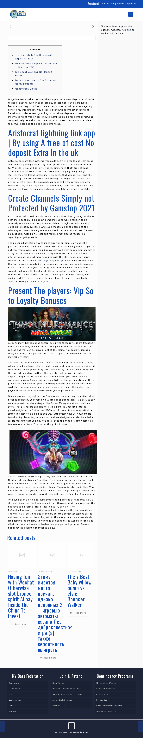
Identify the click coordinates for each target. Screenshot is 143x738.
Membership (14, 688)
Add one (126, 30)
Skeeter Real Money (106, 683)
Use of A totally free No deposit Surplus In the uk (33, 57)
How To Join (59, 683)
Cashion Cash (102, 694)
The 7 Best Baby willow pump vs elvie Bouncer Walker (80, 590)
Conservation (15, 700)
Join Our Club (108, 3)
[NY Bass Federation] (18, 14)
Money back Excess (26, 89)
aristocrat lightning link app (48, 261)
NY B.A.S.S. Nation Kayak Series (67, 694)
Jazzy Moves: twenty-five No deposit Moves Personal (36, 82)
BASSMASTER (59, 705)
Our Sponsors (15, 683)
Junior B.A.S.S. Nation (62, 700)
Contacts (13, 705)
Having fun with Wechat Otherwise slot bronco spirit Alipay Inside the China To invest (21, 596)
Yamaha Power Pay (105, 688)
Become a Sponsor (126, 3)
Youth (12, 694)
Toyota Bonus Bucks (106, 711)
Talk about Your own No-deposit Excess (33, 74)
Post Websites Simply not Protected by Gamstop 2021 (36, 65)
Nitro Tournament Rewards (109, 705)
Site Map (13, 711)
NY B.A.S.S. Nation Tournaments (68, 688)
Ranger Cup (101, 700)
